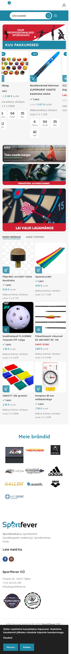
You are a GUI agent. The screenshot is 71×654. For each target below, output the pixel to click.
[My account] (64, 5)
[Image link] (20, 524)
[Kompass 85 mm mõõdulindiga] (50, 377)
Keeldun (27, 647)
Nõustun (11, 647)
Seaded (7, 637)
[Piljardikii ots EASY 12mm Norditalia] (18, 257)
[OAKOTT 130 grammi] (18, 377)
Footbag (8, 85)
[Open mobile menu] (55, 15)
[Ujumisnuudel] (50, 257)
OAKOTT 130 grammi (15, 395)
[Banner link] (34, 153)
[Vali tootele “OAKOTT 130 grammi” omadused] (6, 388)
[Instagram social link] (11, 559)
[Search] (48, 16)
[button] (6, 78)
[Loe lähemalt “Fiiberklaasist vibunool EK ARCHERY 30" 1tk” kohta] (38, 329)
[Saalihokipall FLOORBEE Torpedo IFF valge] (18, 317)
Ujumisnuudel (43, 276)
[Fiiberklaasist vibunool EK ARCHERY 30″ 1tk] (50, 317)
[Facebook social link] (5, 559)
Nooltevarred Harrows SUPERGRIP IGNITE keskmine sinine (49, 89)
